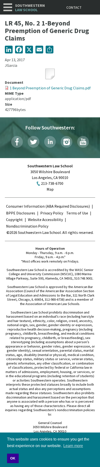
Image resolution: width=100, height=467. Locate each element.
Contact (74, 7)
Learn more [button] (73, 446)
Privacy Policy (51, 213)
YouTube (83, 142)
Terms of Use (77, 213)
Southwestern (30, 7)
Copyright (14, 219)
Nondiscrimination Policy (27, 226)
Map (50, 189)
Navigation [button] (7, 7)
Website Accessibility (45, 219)
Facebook (17, 142)
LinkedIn (50, 142)
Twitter (33, 142)
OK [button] (12, 458)
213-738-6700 (52, 183)
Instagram (66, 142)
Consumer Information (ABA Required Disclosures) (48, 206)
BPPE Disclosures (20, 213)
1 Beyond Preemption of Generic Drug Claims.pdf (50, 87)
